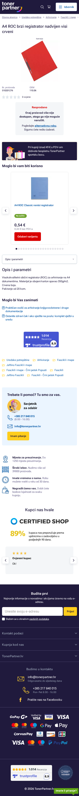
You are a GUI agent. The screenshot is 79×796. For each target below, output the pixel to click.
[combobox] (39, 259)
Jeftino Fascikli (15, 375)
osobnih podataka (39, 619)
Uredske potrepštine (31, 17)
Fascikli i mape (68, 17)
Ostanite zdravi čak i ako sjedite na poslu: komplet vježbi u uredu (39, 318)
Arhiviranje (51, 17)
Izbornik (69, 6)
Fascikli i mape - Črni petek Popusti (26, 370)
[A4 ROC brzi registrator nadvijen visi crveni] (39, 80)
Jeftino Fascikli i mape (19, 365)
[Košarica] (48, 7)
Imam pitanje (18, 436)
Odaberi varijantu (27, 236)
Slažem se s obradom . (27, 619)
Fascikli (58, 370)
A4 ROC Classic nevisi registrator (34, 205)
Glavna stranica (9, 17)
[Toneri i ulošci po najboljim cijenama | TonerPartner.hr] (12, 7)
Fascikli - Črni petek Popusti (47, 375)
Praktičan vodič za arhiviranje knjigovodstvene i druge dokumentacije (37, 309)
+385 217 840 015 (24, 416)
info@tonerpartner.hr (27, 426)
